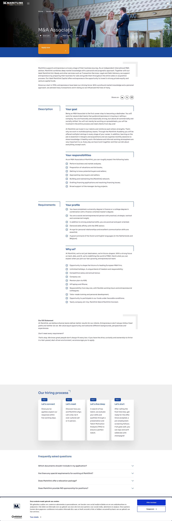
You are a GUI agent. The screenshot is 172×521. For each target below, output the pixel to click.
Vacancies (50, 11)
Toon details (34, 517)
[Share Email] (132, 97)
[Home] (13, 3)
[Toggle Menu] (28, 3)
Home (40, 11)
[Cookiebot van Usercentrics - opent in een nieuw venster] (17, 517)
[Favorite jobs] (168, 3)
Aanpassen (150, 509)
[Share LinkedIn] (122, 97)
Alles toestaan (151, 502)
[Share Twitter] (127, 97)
